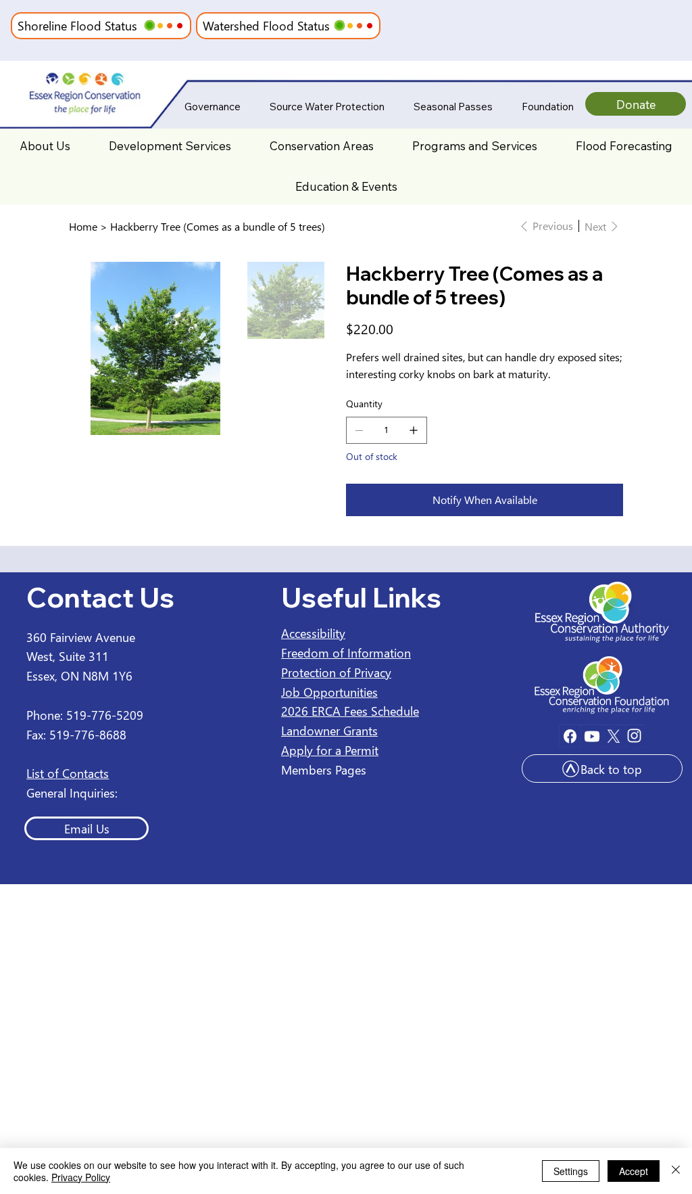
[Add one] (413, 430)
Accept (633, 1171)
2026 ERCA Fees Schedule (350, 710)
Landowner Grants (329, 730)
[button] (150, 25)
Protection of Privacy (336, 672)
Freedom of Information (346, 652)
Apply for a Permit (329, 749)
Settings (570, 1171)
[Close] (676, 1171)
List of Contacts (67, 772)
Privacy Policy (80, 1177)
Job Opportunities (329, 691)
